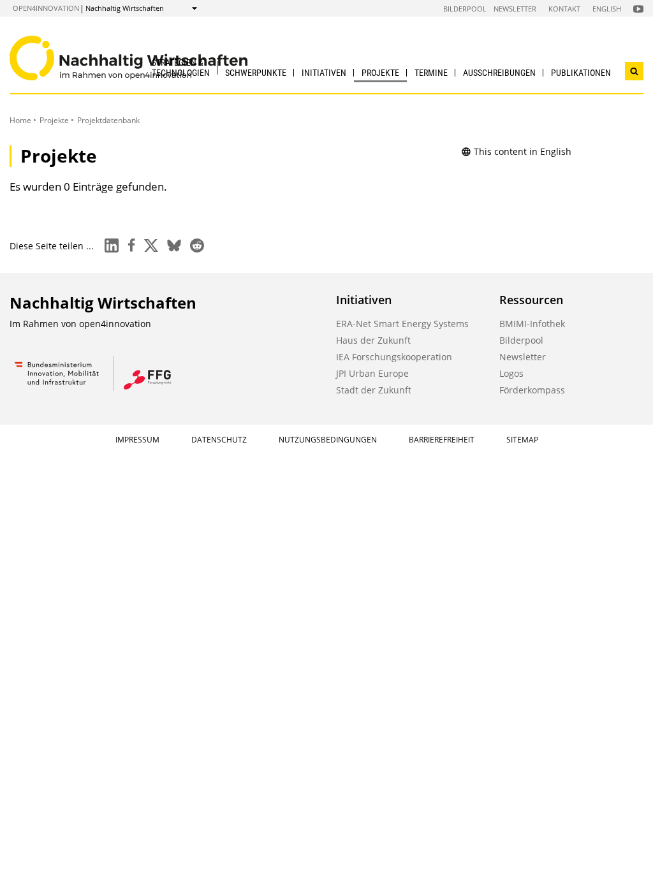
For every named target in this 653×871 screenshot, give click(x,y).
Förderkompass (532, 390)
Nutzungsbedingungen (328, 439)
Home (20, 120)
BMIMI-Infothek (532, 324)
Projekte (380, 73)
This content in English (522, 151)
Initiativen (324, 73)
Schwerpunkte (255, 73)
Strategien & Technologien (181, 67)
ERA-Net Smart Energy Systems (402, 324)
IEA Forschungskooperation (394, 357)
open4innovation (46, 8)
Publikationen (581, 73)
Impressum (137, 439)
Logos (511, 373)
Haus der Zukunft (373, 340)
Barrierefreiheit (441, 439)
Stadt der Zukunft (373, 390)
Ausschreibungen (499, 73)
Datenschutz (219, 439)
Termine (431, 73)
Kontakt (564, 8)
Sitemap (522, 439)
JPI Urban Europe (372, 373)
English (606, 8)
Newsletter (515, 8)
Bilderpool (465, 8)
